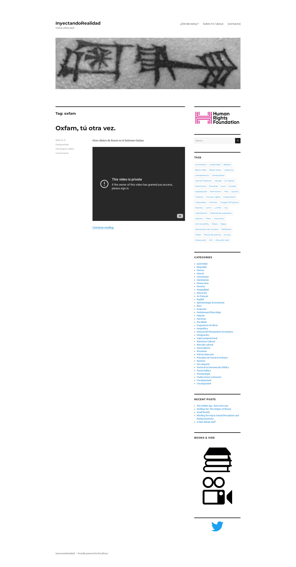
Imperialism (229, 197)
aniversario (200, 164)
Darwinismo (203, 280)
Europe (232, 186)
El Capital (229, 180)
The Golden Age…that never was (212, 406)
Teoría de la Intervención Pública (213, 367)
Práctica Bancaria (205, 354)
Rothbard (226, 229)
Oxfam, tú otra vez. (85, 128)
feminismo (215, 191)
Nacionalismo (203, 348)
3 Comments (62, 153)
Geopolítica (202, 328)
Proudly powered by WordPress (93, 553)
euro (223, 186)
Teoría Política (204, 370)
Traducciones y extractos (209, 377)
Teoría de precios (212, 234)
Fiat (226, 191)
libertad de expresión (221, 213)
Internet (213, 202)
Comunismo (203, 276)
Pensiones (202, 351)
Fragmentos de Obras (207, 325)
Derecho (201, 286)
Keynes (199, 207)
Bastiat (227, 164)
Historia (199, 197)
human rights (213, 197)
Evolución (201, 309)
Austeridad (202, 264)
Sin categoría (203, 364)
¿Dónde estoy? (189, 23)
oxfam (71, 149)
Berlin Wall (200, 170)
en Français (202, 296)
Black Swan (215, 170)
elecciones (200, 186)
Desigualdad (62, 144)
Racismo (201, 361)
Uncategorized (204, 380)
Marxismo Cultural (206, 341)
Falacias (201, 315)
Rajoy (223, 224)
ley (226, 207)
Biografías (202, 267)
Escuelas (213, 186)
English (200, 299)
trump (227, 234)
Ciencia (200, 270)
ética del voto (222, 240)
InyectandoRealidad (78, 23)
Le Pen (218, 207)
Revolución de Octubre (206, 229)
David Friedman (203, 180)
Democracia (202, 283)
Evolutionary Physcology (209, 312)
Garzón (234, 191)
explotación (201, 191)
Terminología (203, 374)
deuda (218, 180)
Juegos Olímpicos (229, 202)
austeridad (215, 164)
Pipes (215, 224)
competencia (202, 175)
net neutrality (202, 224)
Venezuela (200, 240)
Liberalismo (201, 213)
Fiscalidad (202, 322)
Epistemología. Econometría (210, 302)
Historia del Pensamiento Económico (215, 332)
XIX (210, 240)
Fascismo (201, 319)
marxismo (219, 218)
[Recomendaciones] (217, 117)
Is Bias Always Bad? (206, 422)
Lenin (209, 207)
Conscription (218, 175)
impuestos (200, 202)
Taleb (198, 234)
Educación (202, 293)
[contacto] (234, 23)
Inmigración (203, 335)
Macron (199, 218)
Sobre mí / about (213, 23)
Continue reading (103, 227)
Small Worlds (203, 412)
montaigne (61, 149)
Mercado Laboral (205, 344)
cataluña (228, 170)
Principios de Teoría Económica (212, 357)
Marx (208, 218)
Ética (199, 306)
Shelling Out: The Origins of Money (214, 409)
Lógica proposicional (207, 338)
